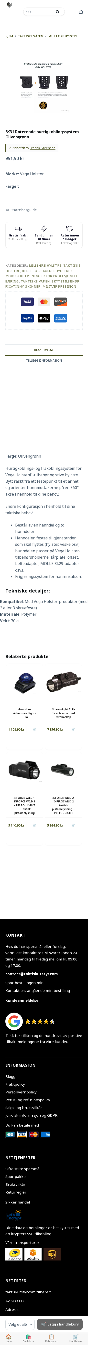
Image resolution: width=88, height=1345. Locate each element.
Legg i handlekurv (63, 1324)
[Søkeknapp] (57, 12)
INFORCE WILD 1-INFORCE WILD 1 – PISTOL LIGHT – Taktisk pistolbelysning (24, 805)
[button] (21, 210)
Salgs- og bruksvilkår (23, 1107)
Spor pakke (15, 1176)
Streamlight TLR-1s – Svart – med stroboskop (63, 713)
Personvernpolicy (21, 1092)
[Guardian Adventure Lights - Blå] (24, 682)
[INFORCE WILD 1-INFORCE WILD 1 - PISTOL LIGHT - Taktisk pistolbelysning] (24, 770)
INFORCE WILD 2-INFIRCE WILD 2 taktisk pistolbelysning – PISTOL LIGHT (63, 805)
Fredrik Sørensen (42, 148)
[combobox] (38, 12)
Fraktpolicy (15, 1084)
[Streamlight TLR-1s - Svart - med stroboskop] (63, 682)
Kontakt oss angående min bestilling (37, 990)
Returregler (15, 1192)
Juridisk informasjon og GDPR (31, 1115)
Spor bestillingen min (24, 982)
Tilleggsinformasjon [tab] (44, 360)
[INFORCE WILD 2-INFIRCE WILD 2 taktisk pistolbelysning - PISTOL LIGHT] (63, 770)
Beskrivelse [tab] (44, 350)
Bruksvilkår (15, 1184)
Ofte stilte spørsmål (22, 1168)
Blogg (10, 1076)
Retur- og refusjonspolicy (27, 1099)
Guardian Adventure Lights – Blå (24, 713)
